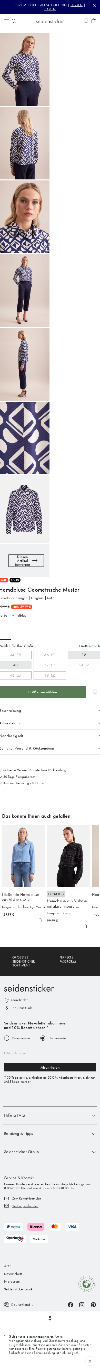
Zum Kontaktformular (26, 1198)
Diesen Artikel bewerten (22, 560)
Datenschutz (13, 1274)
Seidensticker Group (21, 1151)
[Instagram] (81, 1304)
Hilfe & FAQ (14, 1115)
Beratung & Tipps (18, 1133)
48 (46, 675)
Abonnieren (50, 1067)
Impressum (12, 1281)
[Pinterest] (93, 1304)
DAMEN (50, 9)
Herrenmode (57, 1038)
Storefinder (19, 1000)
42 (46, 665)
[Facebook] (70, 1304)
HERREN (77, 5)
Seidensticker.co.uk (18, 1289)
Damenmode (21, 1038)
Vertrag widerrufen (25, 1206)
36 (46, 655)
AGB (7, 1266)
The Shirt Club (21, 1008)
